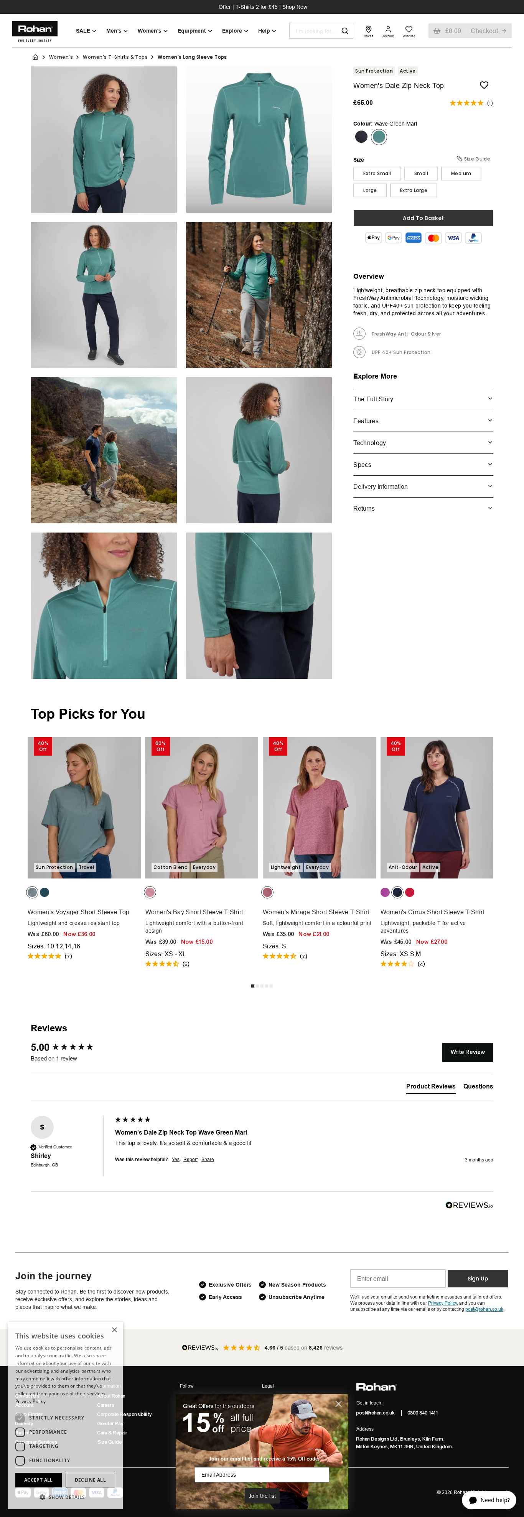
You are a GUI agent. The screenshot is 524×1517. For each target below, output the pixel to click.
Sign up (478, 1278)
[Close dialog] (338, 1404)
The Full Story (373, 398)
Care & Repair (112, 1433)
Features (366, 420)
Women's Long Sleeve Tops (192, 57)
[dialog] (65, 1415)
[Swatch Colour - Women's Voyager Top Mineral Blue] (32, 892)
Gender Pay (110, 1424)
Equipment (192, 31)
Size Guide (109, 1442)
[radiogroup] (423, 181)
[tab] (431, 1088)
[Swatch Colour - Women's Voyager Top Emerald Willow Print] (44, 892)
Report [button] (190, 1159)
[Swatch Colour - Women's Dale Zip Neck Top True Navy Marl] (361, 137)
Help (264, 31)
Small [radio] (421, 173)
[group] (71, 1047)
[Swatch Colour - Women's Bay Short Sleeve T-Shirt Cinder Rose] (150, 892)
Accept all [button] (38, 1480)
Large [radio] (370, 190)
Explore (232, 31)
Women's (149, 31)
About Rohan (111, 1396)
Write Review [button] (468, 1052)
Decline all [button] (90, 1480)
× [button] (114, 1330)
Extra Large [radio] (413, 190)
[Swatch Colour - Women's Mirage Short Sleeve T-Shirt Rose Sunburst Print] (267, 892)
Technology (369, 442)
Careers (105, 1405)
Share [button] (207, 1159)
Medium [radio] (461, 173)
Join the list (262, 1496)
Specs (362, 464)
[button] (65, 1497)
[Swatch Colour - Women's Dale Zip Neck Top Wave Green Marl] (379, 137)
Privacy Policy (30, 1401)
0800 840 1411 (423, 1413)
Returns (364, 508)
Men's (114, 31)
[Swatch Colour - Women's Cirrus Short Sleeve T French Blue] (397, 892)
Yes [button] (176, 1159)
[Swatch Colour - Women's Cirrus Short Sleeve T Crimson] (410, 892)
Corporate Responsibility (124, 1414)
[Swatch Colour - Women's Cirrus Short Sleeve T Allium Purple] (385, 892)
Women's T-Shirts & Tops (115, 57)
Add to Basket (423, 218)
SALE (83, 31)
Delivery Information (380, 486)
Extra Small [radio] (377, 173)
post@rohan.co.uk (375, 1413)
